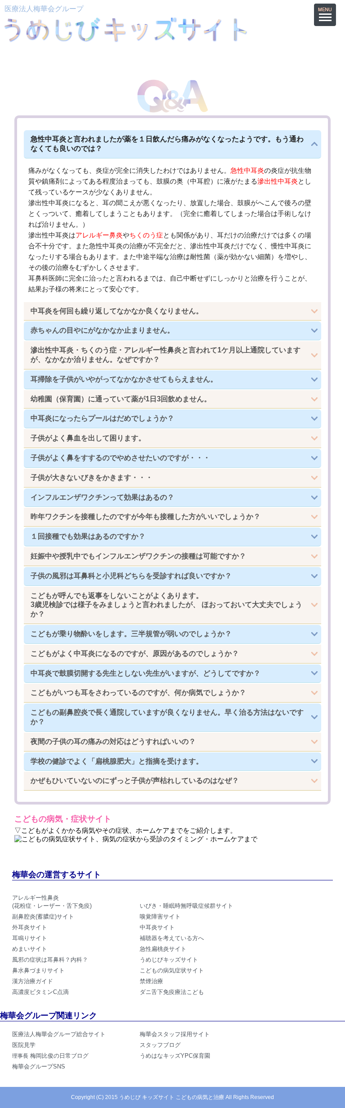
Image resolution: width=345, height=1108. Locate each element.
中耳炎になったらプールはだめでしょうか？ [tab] (102, 418)
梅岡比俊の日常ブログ (50, 1055)
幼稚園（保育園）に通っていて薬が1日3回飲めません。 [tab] (121, 399)
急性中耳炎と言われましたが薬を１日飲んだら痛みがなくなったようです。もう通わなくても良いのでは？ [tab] (167, 143)
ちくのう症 (146, 235)
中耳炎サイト (157, 927)
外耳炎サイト (29, 927)
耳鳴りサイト (29, 938)
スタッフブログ (160, 1045)
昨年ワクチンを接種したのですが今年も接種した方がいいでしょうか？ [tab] (146, 516)
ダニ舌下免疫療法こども (172, 992)
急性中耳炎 (247, 170)
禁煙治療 (151, 981)
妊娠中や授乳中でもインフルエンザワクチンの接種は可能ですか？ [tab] (138, 556)
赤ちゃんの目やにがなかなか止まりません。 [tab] (102, 330)
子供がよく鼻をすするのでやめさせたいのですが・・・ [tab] (120, 458)
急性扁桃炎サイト (163, 948)
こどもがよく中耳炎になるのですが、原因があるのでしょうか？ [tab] (135, 653)
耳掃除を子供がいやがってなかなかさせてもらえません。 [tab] (124, 379)
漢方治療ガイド (32, 981)
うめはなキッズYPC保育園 (175, 1055)
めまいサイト (29, 948)
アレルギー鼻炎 (99, 235)
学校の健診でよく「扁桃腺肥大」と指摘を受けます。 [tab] (117, 761)
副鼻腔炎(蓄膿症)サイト (43, 916)
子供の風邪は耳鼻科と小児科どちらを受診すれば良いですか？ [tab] (131, 576)
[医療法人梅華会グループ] (125, 39)
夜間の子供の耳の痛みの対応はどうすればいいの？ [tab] (113, 741)
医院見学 (23, 1045)
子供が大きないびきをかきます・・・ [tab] (92, 477)
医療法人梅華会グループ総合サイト (59, 1034)
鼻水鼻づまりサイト (38, 970)
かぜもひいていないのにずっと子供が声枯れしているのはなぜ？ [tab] (135, 780)
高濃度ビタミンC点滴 (40, 992)
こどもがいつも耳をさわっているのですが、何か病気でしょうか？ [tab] (138, 692)
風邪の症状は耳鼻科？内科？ (50, 959)
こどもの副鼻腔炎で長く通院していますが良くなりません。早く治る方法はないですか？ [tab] (167, 716)
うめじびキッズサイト (169, 959)
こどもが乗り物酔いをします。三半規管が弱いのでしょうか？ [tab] (131, 634)
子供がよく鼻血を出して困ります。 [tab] (88, 438)
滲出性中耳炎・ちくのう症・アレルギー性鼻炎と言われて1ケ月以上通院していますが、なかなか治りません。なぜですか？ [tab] (166, 354)
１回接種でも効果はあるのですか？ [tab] (88, 536)
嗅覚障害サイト (160, 916)
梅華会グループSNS (38, 1066)
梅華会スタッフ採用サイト (175, 1034)
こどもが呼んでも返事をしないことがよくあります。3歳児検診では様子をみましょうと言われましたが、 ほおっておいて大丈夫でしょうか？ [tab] (166, 605)
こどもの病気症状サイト (172, 970)
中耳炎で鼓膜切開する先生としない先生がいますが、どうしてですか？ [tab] (146, 673)
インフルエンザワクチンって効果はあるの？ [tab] (102, 497)
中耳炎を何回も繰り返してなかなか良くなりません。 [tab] (117, 311)
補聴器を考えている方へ (172, 938)
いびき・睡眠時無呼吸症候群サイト (186, 905)
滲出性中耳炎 (277, 181)
